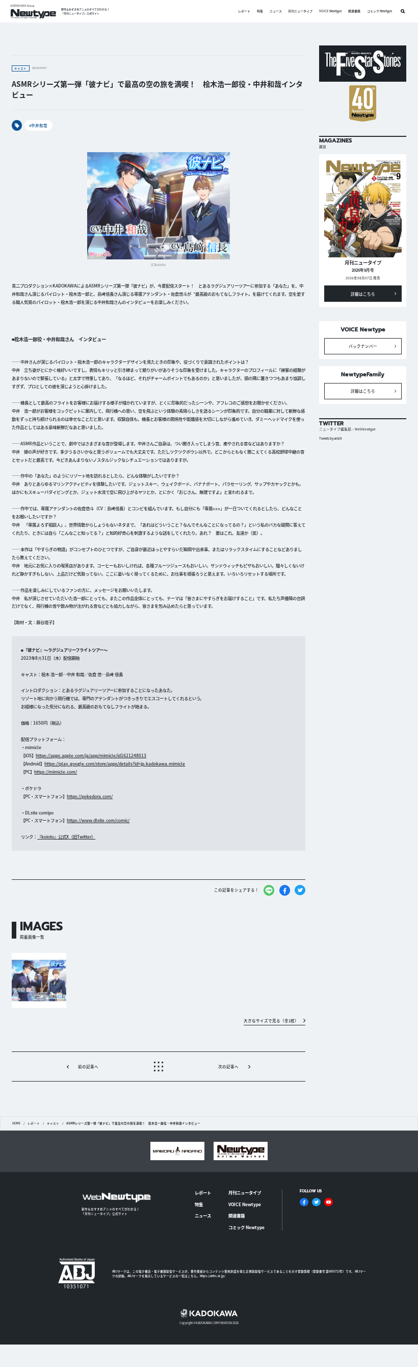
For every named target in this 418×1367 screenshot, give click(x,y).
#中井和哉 (38, 125)
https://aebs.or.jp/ (212, 1276)
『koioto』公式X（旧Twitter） (66, 836)
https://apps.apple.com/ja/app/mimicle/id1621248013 (91, 755)
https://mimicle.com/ (55, 772)
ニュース (276, 11)
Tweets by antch (330, 438)
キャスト (53, 1123)
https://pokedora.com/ (90, 796)
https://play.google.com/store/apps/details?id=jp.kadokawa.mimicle (114, 763)
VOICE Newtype (330, 11)
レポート (244, 11)
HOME (16, 1123)
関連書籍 (354, 11)
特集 (260, 11)
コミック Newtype (379, 11)
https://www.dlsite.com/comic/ (98, 820)
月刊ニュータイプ (300, 11)
